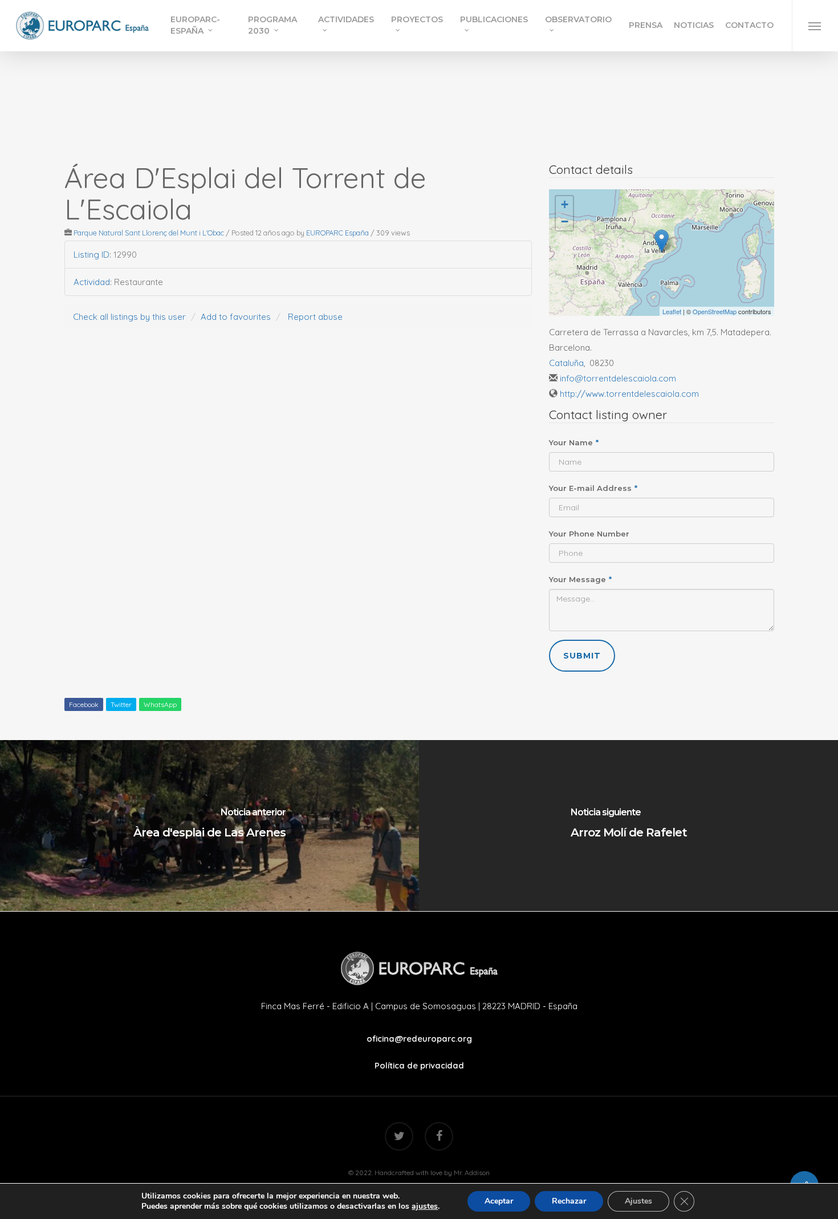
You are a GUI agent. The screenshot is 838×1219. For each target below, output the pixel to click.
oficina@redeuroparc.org (419, 1038)
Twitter (121, 704)
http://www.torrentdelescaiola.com (629, 393)
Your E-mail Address (593, 488)
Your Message (580, 579)
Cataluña (566, 362)
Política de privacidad (419, 1065)
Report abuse (315, 316)
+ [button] (564, 204)
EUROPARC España (337, 232)
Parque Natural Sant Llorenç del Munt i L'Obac (149, 232)
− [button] (564, 221)
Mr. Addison (472, 1172)
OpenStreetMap (715, 311)
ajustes (425, 1206)
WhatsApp (160, 704)
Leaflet (671, 311)
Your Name (574, 442)
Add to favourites (236, 316)
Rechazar (569, 1201)
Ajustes (638, 1201)
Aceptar (499, 1201)
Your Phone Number (589, 533)
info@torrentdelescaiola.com (618, 378)
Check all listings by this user (129, 316)
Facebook (84, 704)
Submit (582, 656)
